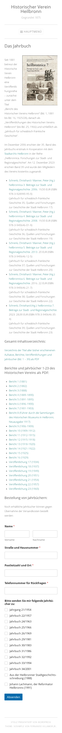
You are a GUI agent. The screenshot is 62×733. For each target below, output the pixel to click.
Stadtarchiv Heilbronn (16, 153)
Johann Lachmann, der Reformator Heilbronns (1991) (31, 686)
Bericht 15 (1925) (18, 453)
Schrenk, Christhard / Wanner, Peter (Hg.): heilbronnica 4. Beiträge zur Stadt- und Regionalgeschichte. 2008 (32, 216)
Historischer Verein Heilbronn (31, 9)
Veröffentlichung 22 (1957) (24, 484)
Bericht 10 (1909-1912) (22, 430)
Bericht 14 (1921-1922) (22, 448)
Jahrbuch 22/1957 (20, 615)
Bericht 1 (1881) (18, 381)
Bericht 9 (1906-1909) (21, 426)
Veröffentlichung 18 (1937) (24, 466)
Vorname (10, 539)
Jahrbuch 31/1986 (20, 651)
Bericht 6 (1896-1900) (21, 403)
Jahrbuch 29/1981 (20, 639)
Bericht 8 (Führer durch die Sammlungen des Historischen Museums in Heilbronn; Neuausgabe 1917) (31, 417)
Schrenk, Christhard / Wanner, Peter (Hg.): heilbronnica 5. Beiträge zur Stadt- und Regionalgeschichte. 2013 (32, 247)
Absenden (13, 697)
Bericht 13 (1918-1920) (22, 444)
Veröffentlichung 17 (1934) (24, 462)
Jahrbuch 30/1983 (20, 645)
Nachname (39, 539)
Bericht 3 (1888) (18, 390)
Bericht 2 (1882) (18, 386)
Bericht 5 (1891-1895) (21, 399)
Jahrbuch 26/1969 (20, 633)
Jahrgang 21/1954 (20, 610)
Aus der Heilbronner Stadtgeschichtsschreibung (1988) (33, 676)
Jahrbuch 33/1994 (20, 663)
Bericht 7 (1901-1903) (21, 408)
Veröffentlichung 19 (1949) (24, 471)
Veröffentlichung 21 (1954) (24, 479)
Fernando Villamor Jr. (43, 726)
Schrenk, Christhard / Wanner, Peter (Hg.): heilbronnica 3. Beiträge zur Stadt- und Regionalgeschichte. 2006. (32, 185)
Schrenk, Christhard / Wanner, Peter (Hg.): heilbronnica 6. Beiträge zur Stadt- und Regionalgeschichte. (32, 279)
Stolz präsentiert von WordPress (31, 722)
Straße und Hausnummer (23, 547)
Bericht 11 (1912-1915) (22, 435)
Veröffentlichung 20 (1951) (24, 475)
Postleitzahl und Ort (19, 565)
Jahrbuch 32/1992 (20, 657)
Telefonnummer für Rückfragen (26, 583)
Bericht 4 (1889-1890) (21, 395)
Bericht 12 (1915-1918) (22, 439)
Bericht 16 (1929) (18, 457)
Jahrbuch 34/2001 (20, 669)
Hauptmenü (33, 31)
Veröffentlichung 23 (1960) (24, 488)
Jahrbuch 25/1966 (20, 627)
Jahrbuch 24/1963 (20, 621)
